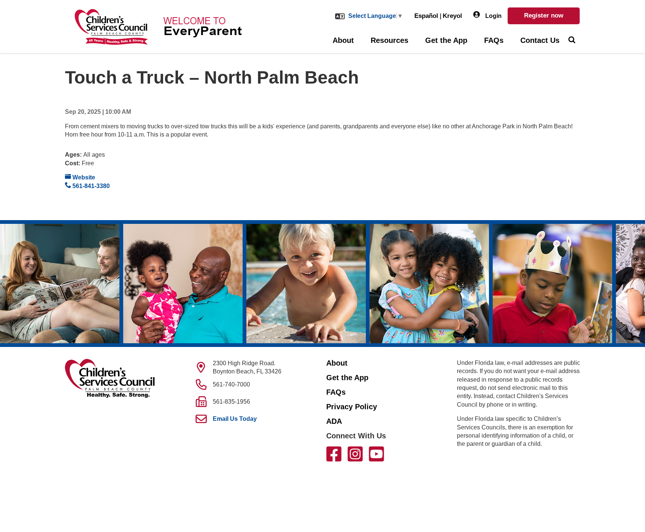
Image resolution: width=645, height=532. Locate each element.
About (343, 40)
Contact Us (540, 40)
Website (83, 177)
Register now (543, 15)
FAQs (494, 40)
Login (493, 16)
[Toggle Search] (571, 41)
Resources (389, 40)
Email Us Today (235, 419)
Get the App (446, 40)
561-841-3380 (90, 186)
